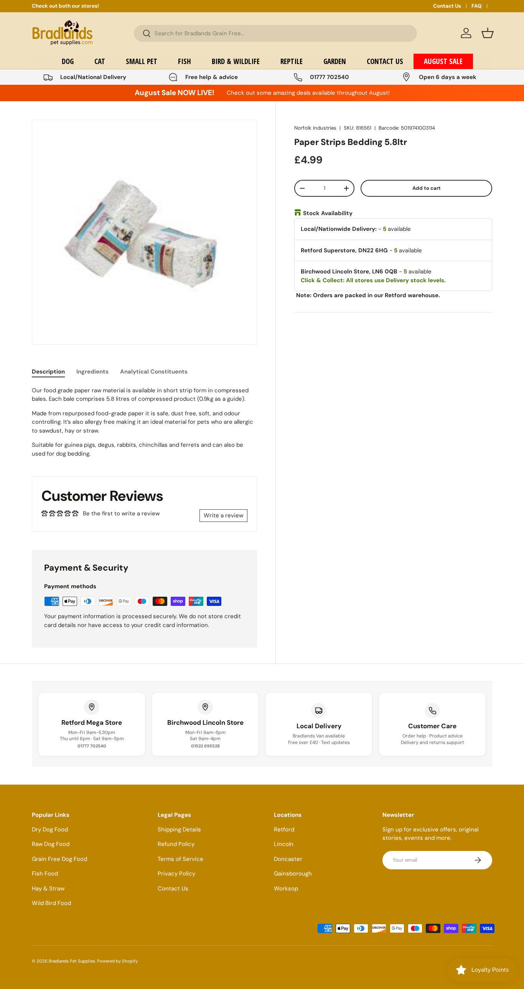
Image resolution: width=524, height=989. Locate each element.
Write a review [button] (223, 515)
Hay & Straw (48, 888)
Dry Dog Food (50, 829)
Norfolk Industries (315, 128)
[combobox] (275, 33)
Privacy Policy (176, 873)
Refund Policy (176, 844)
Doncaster (288, 859)
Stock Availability (328, 213)
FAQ (476, 6)
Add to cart (426, 188)
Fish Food (45, 873)
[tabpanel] (144, 422)
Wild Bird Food (51, 903)
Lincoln (283, 844)
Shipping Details (179, 829)
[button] (487, 33)
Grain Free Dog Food (59, 859)
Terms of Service (180, 859)
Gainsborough (293, 873)
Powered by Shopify (117, 961)
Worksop (286, 888)
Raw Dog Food (50, 844)
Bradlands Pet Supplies (72, 961)
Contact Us (447, 6)
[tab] (48, 371)
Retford (284, 829)
